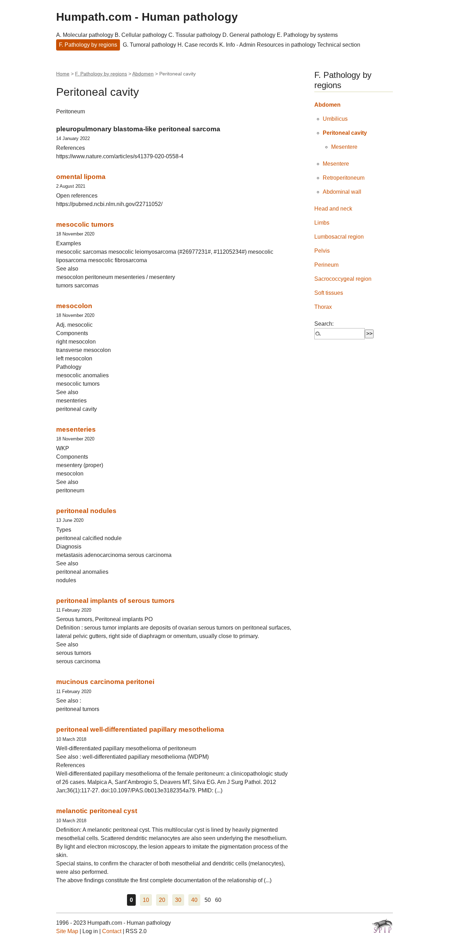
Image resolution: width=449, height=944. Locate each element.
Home (62, 74)
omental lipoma (81, 176)
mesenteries (76, 429)
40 (194, 900)
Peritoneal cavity (345, 133)
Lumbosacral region (339, 237)
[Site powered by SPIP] (382, 926)
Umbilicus (335, 119)
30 (178, 900)
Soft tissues (328, 293)
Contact (111, 931)
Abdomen (143, 74)
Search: (324, 324)
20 (162, 900)
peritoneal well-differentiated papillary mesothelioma (140, 729)
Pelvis (322, 251)
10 (146, 900)
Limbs (321, 223)
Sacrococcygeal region (342, 279)
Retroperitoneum (343, 178)
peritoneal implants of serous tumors (115, 600)
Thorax (323, 307)
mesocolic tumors (85, 224)
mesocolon (74, 306)
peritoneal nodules (86, 510)
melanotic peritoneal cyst (96, 811)
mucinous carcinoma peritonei (105, 681)
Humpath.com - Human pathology (147, 17)
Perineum (326, 265)
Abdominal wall (342, 192)
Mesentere (344, 147)
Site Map (67, 931)
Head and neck (333, 209)
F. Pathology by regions (88, 45)
